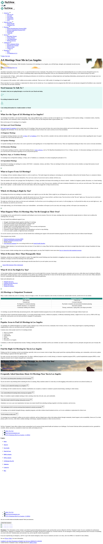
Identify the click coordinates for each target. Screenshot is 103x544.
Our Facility (6, 448)
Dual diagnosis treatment (10, 243)
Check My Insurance (6, 522)
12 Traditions (33, 136)
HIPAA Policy (33, 542)
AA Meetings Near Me (9, 461)
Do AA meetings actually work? (8, 414)
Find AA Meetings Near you (10, 67)
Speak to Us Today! (8, 368)
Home (5, 441)
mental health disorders (39, 243)
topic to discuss (39, 150)
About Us (6, 444)
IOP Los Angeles (7, 457)
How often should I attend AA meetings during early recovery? (15, 400)
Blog (5, 470)
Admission (6, 464)
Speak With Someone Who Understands (13, 265)
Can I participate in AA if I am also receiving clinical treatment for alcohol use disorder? (21, 407)
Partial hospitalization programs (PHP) (13, 239)
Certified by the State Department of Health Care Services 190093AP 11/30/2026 (21, 541)
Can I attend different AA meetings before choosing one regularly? (16, 392)
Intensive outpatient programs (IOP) (13, 240)
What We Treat (7, 451)
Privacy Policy (8, 538)
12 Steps (25, 136)
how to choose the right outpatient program (70, 250)
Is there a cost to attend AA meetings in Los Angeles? (13, 385)
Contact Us (6, 467)
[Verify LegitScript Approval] (7, 524)
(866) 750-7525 (6, 56)
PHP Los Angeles (8, 454)
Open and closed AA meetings (8, 128)
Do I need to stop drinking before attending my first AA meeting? (16, 378)
